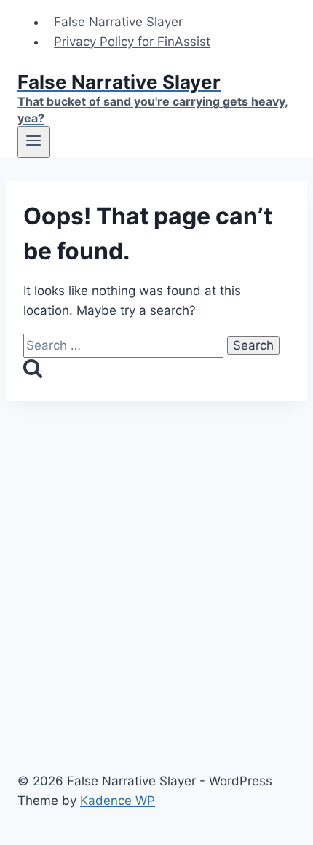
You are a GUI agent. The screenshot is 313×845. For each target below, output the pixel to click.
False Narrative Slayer (118, 22)
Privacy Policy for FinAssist (132, 41)
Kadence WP (117, 800)
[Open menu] (33, 142)
